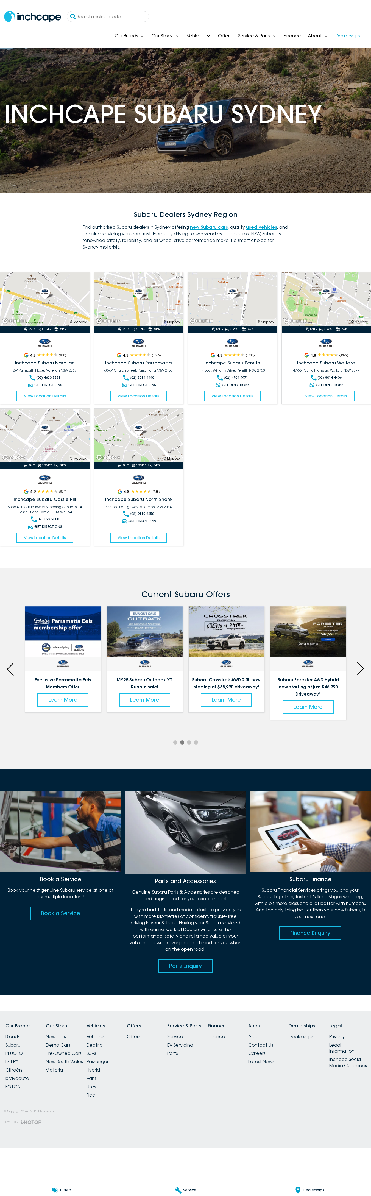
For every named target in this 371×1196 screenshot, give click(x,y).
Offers (224, 35)
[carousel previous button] (11, 668)
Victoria (54, 1070)
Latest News (261, 1061)
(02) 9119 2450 (142, 514)
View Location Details (45, 396)
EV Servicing (180, 1045)
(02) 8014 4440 (142, 377)
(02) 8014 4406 (329, 377)
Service (175, 1036)
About (315, 35)
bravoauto (17, 1078)
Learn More (62, 699)
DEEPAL (13, 1061)
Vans (91, 1078)
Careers (256, 1053)
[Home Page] (32, 16)
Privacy (337, 1036)
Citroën (13, 1070)
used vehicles (261, 227)
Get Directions (48, 385)
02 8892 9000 (48, 519)
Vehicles (195, 35)
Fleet (92, 1095)
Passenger (97, 1061)
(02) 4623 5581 (48, 377)
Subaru (13, 1045)
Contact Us (260, 1045)
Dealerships (348, 35)
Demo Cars (58, 1045)
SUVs (91, 1053)
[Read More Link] (45, 299)
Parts (172, 1053)
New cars (56, 1036)
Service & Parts (254, 35)
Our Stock (162, 35)
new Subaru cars (209, 227)
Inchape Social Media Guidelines (348, 1062)
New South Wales (64, 1061)
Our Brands (126, 35)
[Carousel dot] (175, 742)
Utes (91, 1086)
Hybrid (93, 1070)
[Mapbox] (15, 321)
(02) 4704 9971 (236, 377)
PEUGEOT (15, 1053)
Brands (12, 1036)
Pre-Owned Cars (63, 1053)
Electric (95, 1045)
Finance (292, 35)
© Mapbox (78, 322)
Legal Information (342, 1048)
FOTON (13, 1086)
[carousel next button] (360, 668)
